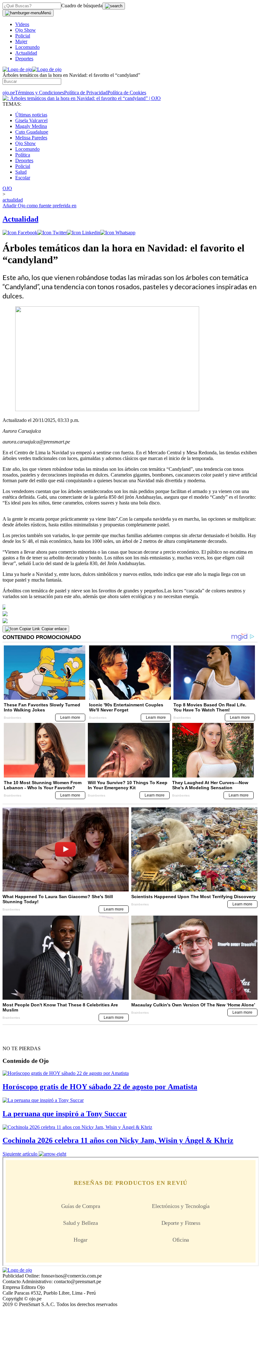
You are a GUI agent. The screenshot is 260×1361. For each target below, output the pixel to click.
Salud (21, 172)
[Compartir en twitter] (52, 232)
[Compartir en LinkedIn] (83, 232)
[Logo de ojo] (17, 69)
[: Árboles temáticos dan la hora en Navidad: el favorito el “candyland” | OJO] (82, 98)
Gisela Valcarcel (31, 120)
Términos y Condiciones (39, 92)
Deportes (24, 58)
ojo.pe (9, 92)
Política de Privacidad (85, 92)
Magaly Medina (31, 126)
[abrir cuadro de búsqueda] (113, 6)
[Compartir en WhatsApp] (117, 232)
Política (22, 154)
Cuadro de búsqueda (81, 5)
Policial (22, 35)
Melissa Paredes (31, 137)
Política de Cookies (126, 92)
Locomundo (27, 47)
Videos (22, 24)
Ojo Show (25, 30)
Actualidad (26, 53)
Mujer (21, 41)
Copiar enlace (54, 628)
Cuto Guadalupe (31, 132)
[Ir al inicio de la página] (17, 1037)
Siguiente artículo (20, 1154)
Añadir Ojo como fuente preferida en (39, 205)
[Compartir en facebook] (20, 232)
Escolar (22, 177)
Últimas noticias (31, 114)
